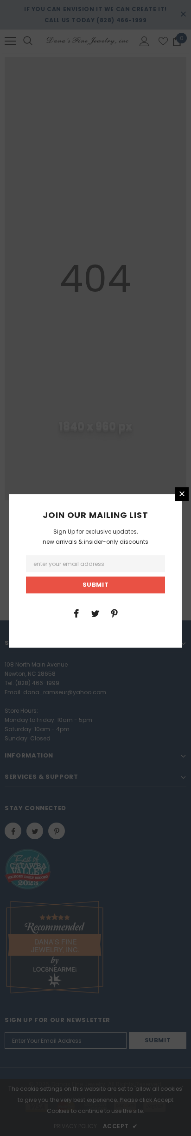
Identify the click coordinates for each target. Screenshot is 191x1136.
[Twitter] (95, 613)
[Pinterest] (114, 613)
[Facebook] (76, 613)
